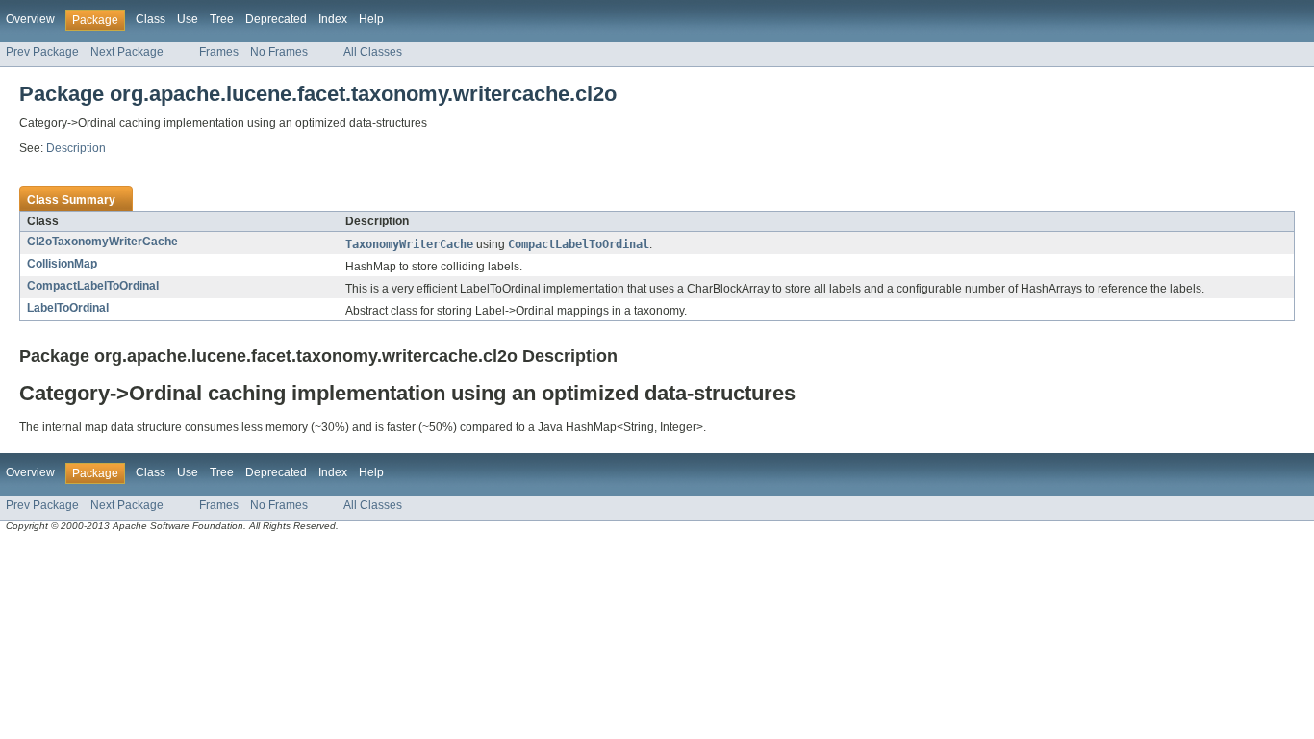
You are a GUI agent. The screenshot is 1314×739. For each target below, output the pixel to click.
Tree (222, 19)
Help (371, 19)
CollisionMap (62, 263)
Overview (30, 19)
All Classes (372, 52)
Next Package (127, 52)
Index (332, 19)
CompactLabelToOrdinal (93, 286)
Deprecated (276, 19)
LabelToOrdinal (68, 308)
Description (76, 148)
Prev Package (42, 52)
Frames (219, 52)
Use (187, 19)
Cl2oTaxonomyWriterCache (102, 241)
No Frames (279, 52)
